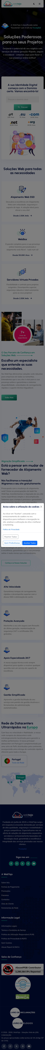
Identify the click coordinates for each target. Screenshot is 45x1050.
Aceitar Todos (30, 543)
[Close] (41, 507)
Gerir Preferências (12, 543)
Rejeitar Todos (10, 537)
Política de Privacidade (11, 529)
